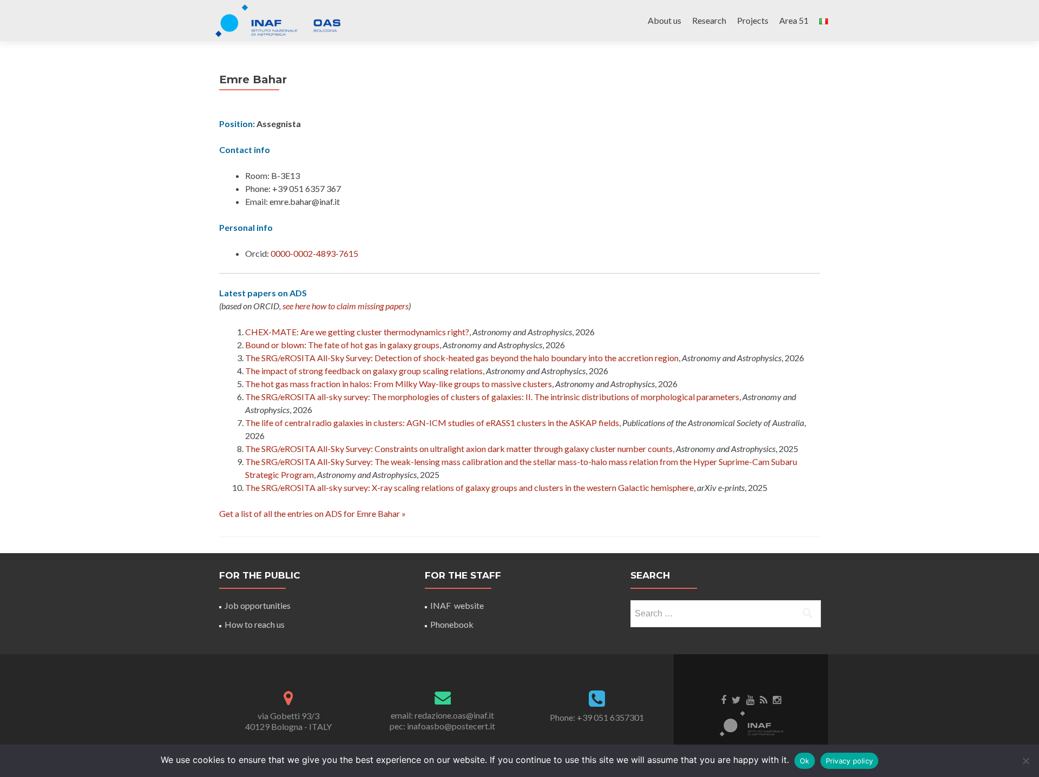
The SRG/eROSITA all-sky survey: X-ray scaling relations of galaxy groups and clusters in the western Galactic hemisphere (469, 487)
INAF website (457, 605)
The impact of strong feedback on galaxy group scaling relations (364, 371)
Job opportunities (258, 605)
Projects (752, 20)
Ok (805, 760)
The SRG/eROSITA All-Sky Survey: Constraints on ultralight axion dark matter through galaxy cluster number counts (459, 448)
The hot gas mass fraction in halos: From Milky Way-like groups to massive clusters (398, 383)
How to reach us (255, 624)
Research (709, 20)
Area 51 (793, 20)
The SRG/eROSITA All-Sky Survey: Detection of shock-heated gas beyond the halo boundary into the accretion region (462, 358)
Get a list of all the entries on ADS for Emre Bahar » (312, 513)
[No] (1025, 760)
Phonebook (452, 624)
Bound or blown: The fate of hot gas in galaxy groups (342, 345)
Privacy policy (849, 760)
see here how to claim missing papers (345, 306)
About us (664, 20)
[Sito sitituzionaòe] (751, 723)
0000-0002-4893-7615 (314, 253)
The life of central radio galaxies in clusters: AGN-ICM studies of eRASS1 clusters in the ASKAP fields (432, 422)
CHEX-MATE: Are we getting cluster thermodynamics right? (357, 332)
